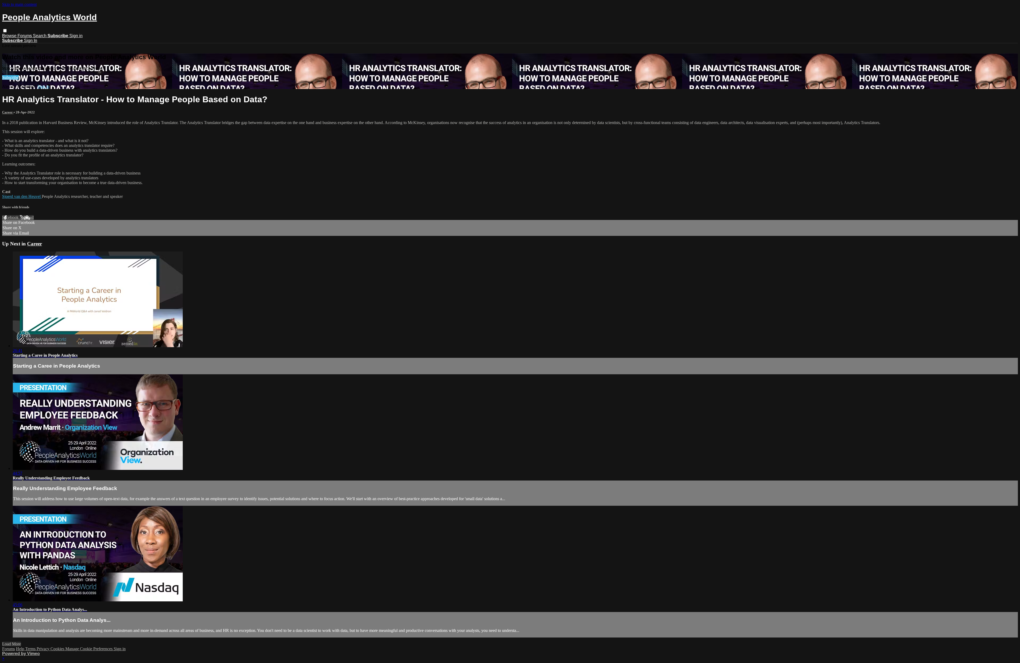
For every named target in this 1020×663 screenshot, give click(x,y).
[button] (5, 30)
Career (8, 112)
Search (40, 35)
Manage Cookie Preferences (89, 649)
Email (29, 217)
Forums (25, 35)
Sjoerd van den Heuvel (22, 196)
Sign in (76, 35)
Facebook (11, 217)
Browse (10, 35)
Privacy (43, 649)
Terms (31, 649)
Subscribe (10, 77)
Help (20, 649)
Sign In (30, 40)
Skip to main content (19, 4)
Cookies (57, 649)
